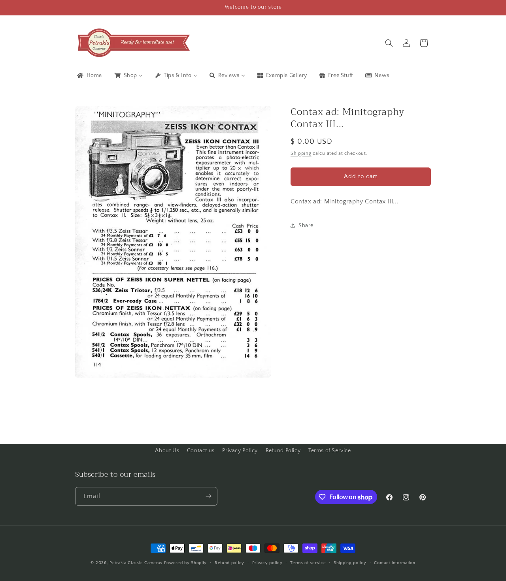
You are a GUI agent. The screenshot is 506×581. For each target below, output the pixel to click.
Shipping (301, 153)
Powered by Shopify (185, 562)
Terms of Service (329, 451)
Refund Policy (283, 451)
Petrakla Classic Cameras (136, 562)
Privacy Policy (239, 451)
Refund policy (229, 562)
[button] (389, 43)
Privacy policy (267, 562)
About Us (167, 451)
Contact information (394, 562)
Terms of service (308, 562)
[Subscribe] (208, 496)
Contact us (201, 451)
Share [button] (305, 225)
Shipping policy (350, 562)
